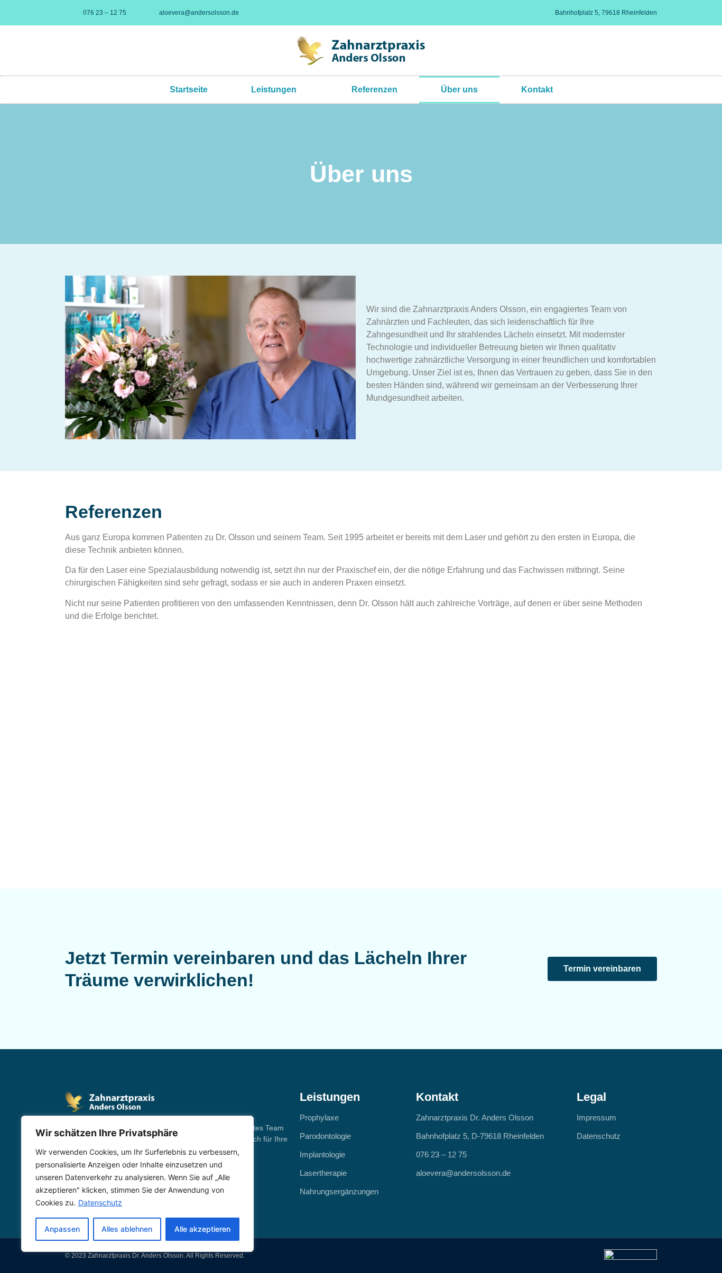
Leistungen (274, 89)
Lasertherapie (323, 1172)
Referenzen (374, 89)
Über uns (459, 89)
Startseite (189, 89)
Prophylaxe (319, 1117)
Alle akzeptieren (202, 1228)
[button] (210, 357)
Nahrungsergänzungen (339, 1191)
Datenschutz (100, 1202)
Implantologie (322, 1154)
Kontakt (537, 89)
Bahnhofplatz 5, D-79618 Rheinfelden (480, 1135)
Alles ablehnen (126, 1228)
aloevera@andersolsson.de (463, 1172)
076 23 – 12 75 (441, 1154)
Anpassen (62, 1228)
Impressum (596, 1117)
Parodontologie (325, 1135)
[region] (137, 1184)
